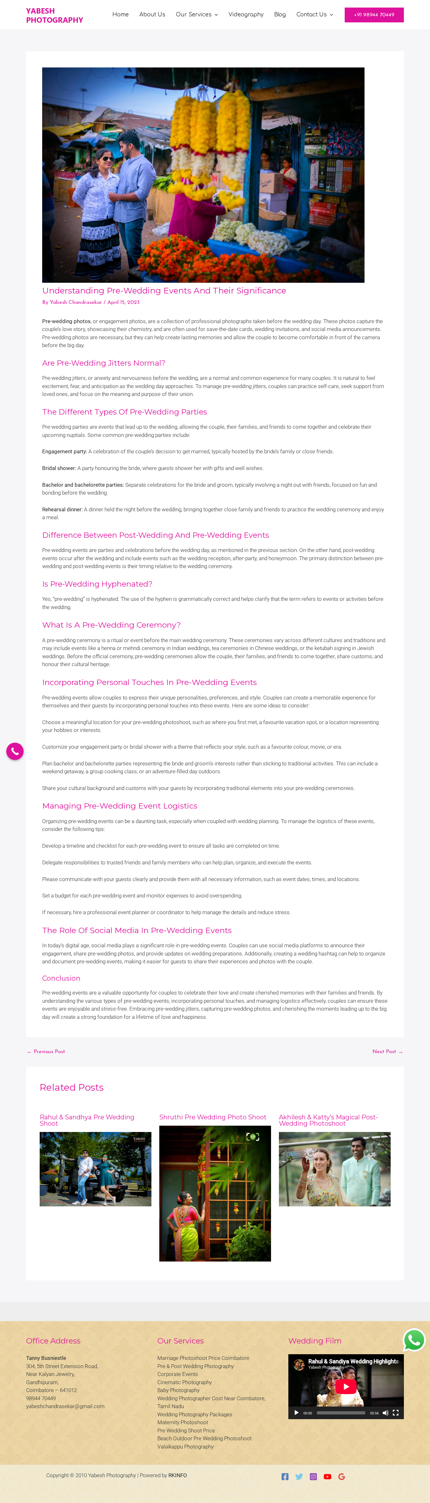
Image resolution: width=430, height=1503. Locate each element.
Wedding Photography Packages (194, 1414)
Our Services (194, 15)
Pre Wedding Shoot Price (186, 1430)
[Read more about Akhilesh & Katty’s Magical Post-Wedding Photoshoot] (335, 1169)
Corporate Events (177, 1374)
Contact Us (312, 15)
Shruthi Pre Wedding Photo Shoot (213, 1117)
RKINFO (177, 1475)
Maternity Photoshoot (182, 1422)
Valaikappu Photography (185, 1446)
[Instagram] (313, 1476)
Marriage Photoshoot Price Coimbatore (203, 1358)
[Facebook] (285, 1476)
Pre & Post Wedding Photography (195, 1366)
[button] (374, 15)
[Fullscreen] (396, 1413)
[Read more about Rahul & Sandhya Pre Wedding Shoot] (95, 1169)
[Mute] (385, 1413)
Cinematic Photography (184, 1382)
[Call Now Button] (15, 751)
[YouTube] (327, 1476)
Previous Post (46, 1051)
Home (120, 15)
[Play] (296, 1413)
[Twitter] (299, 1476)
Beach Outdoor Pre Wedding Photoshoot (204, 1438)
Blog (280, 15)
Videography (246, 15)
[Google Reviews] (342, 1476)
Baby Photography (178, 1390)
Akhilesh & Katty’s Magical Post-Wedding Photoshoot (328, 1120)
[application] (215, 14)
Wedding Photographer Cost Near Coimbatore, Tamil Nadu (211, 1402)
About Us (152, 15)
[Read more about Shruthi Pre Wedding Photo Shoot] (215, 1194)
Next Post (387, 1051)
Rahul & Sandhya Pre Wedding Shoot (87, 1120)
